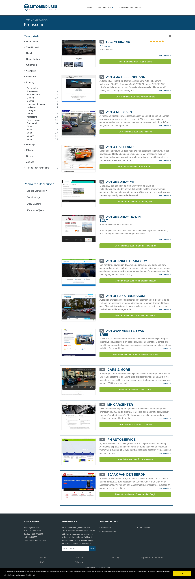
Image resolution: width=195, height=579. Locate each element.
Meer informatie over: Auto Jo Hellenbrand (135, 97)
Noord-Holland (33, 41)
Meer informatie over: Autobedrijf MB (135, 201)
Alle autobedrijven (35, 210)
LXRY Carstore (34, 204)
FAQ (42, 562)
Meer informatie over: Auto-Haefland (135, 166)
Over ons (79, 557)
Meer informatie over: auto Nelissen (135, 132)
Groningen (31, 144)
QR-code (79, 562)
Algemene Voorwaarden (152, 557)
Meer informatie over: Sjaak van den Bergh (135, 494)
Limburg (30, 82)
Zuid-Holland (32, 47)
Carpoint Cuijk (33, 197)
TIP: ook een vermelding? (38, 168)
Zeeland (30, 162)
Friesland (30, 150)
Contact (42, 557)
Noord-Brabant (33, 59)
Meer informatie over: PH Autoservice (135, 459)
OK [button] (182, 573)
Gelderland (31, 65)
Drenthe (30, 156)
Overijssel (31, 71)
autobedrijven (104, 7)
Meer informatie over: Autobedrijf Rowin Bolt (135, 246)
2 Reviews (105, 46)
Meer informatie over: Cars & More (135, 389)
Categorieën (40, 20)
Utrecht (29, 53)
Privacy (115, 557)
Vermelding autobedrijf (129, 7)
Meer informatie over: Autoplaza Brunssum (135, 315)
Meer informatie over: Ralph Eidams (135, 62)
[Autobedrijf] (40, 7)
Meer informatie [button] (31, 575)
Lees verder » (164, 55)
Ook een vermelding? (37, 191)
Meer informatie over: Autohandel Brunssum (135, 281)
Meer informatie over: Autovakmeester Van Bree (135, 354)
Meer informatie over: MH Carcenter (135, 424)
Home (89, 7)
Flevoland (31, 76)
